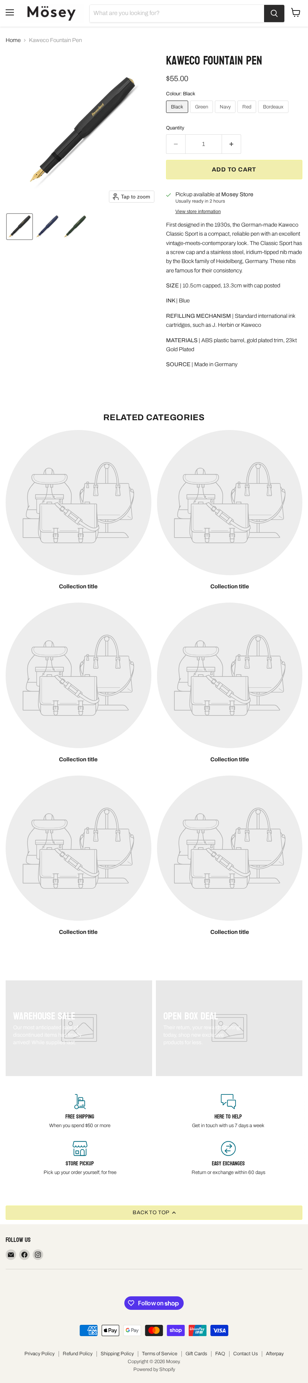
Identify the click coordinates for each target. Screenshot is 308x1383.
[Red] (247, 115)
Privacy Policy (39, 1353)
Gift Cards (196, 1353)
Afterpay (275, 1353)
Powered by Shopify (154, 1369)
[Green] (202, 115)
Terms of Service (159, 1353)
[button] (19, 226)
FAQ (220, 1353)
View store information (198, 211)
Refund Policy (77, 1353)
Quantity (175, 128)
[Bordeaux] (274, 115)
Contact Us (245, 1353)
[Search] (274, 13)
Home (13, 40)
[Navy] (226, 115)
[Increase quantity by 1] (231, 144)
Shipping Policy (117, 1353)
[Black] (178, 115)
